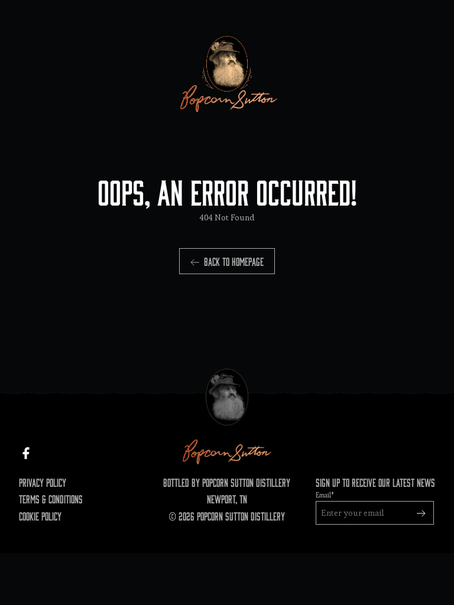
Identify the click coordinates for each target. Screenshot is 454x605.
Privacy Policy (42, 482)
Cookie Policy (40, 516)
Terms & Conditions (51, 499)
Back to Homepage (234, 261)
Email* (325, 495)
